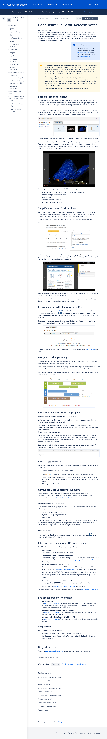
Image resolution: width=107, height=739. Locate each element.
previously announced (51, 603)
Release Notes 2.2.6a (45, 692)
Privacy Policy (61, 733)
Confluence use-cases (16, 72)
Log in (96, 4)
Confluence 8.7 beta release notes (49, 688)
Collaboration (13, 49)
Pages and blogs (15, 32)
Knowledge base (52, 4)
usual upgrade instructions (54, 651)
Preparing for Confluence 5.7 (83, 560)
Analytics (12, 53)
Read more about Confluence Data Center (62, 498)
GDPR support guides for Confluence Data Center (16, 99)
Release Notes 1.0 (44, 681)
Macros (11, 41)
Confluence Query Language (64, 569)
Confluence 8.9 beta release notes (49, 695)
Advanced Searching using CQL (65, 586)
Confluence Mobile (15, 38)
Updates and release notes (47, 706)
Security (82, 733)
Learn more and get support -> (84, 12)
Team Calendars (14, 64)
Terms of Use (72, 733)
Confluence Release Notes (47, 703)
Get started (13, 25)
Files (10, 35)
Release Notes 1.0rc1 (45, 684)
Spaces (12, 29)
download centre (83, 52)
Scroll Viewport (59, 722)
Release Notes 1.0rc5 (45, 710)
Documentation (37, 4)
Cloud (79, 18)
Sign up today (90, 349)
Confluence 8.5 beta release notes (49, 677)
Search (90, 4)
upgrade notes (85, 56)
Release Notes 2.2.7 (45, 699)
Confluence (48, 722)
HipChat (59, 311)
